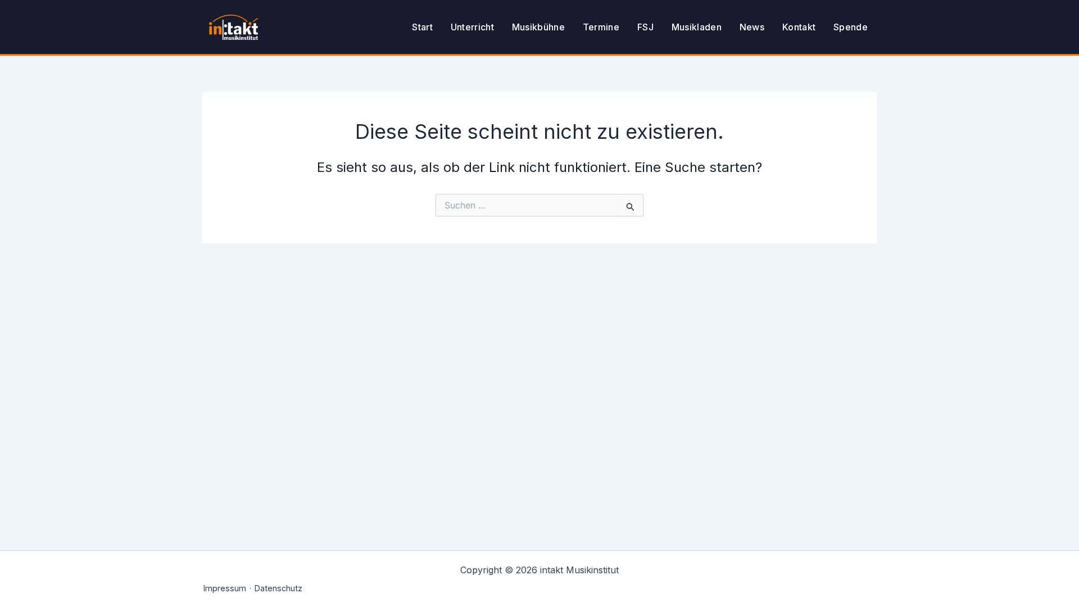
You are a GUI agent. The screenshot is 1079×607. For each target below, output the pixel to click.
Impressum (224, 588)
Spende (850, 27)
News (752, 27)
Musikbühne (538, 27)
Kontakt (798, 27)
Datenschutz (278, 588)
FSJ (645, 27)
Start (422, 27)
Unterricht (472, 27)
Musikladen (697, 27)
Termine (601, 27)
